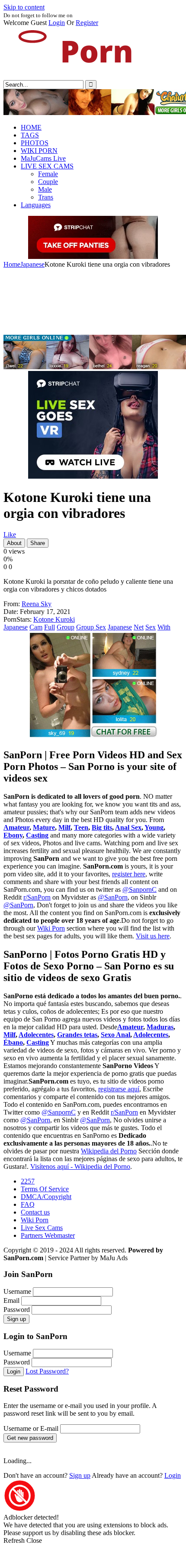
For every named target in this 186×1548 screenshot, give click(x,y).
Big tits (102, 827)
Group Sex (91, 627)
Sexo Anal (115, 1034)
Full (49, 627)
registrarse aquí (118, 1089)
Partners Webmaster (48, 1235)
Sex (150, 627)
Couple (48, 181)
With (163, 627)
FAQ (28, 1204)
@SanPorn (113, 897)
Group (65, 627)
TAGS (30, 135)
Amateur (16, 827)
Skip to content (24, 7)
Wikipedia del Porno (109, 1151)
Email (11, 1300)
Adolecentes (36, 1034)
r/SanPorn (37, 897)
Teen (81, 827)
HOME (31, 127)
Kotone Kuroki (54, 619)
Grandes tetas (77, 1034)
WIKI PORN (39, 150)
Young (154, 827)
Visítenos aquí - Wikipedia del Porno (80, 1166)
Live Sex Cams (42, 1227)
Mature (44, 827)
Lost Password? (47, 1371)
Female (48, 174)
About (14, 543)
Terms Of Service (45, 1189)
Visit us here (153, 936)
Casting (37, 835)
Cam (35, 627)
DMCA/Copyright (46, 1196)
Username (17, 1291)
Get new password (30, 1438)
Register (87, 22)
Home (11, 264)
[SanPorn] (68, 76)
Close (34, 1540)
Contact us (35, 1212)
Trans (45, 197)
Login (56, 22)
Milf (64, 827)
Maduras (160, 1027)
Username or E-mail (30, 1428)
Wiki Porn (51, 928)
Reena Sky (36, 603)
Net (139, 627)
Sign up (16, 1319)
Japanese (32, 264)
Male (45, 189)
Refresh (14, 1540)
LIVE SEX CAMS (47, 166)
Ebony (12, 835)
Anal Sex (128, 827)
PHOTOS (34, 142)
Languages (36, 205)
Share (37, 543)
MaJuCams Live (43, 158)
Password (16, 1309)
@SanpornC (139, 889)
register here (128, 874)
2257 (28, 1181)
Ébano (13, 1042)
